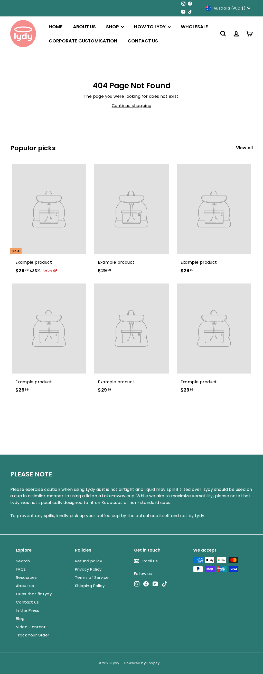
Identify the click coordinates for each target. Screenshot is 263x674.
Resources (26, 577)
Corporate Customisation (83, 41)
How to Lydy (150, 26)
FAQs (21, 569)
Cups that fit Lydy (34, 594)
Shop (113, 26)
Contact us (143, 41)
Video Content (31, 626)
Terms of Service (92, 577)
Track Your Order (32, 635)
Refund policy (88, 561)
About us (84, 26)
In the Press (27, 610)
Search (23, 561)
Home (56, 26)
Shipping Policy (90, 585)
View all (244, 148)
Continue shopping (132, 106)
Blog (20, 618)
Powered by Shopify (141, 663)
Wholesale (194, 26)
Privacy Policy (88, 569)
